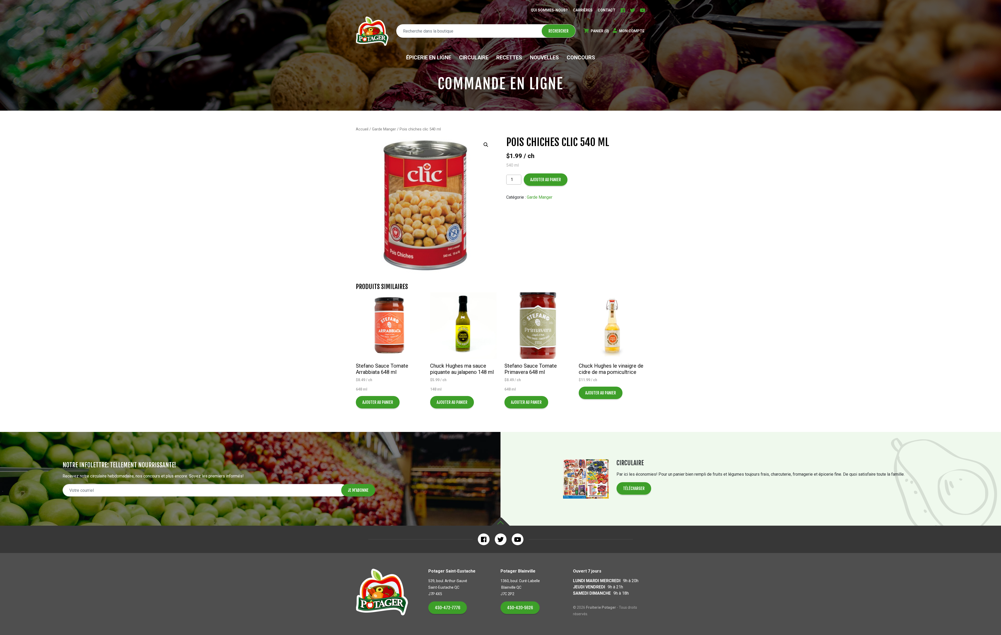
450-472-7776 (447, 607)
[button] (486, 144)
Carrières (583, 10)
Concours (581, 57)
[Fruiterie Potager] (372, 31)
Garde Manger (384, 129)
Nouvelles (544, 57)
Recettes (509, 57)
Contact (606, 10)
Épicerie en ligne (428, 57)
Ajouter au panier (545, 179)
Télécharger (634, 488)
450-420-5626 (520, 607)
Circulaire (474, 57)
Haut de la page (500, 521)
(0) (600, 31)
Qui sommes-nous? (549, 10)
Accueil (362, 129)
